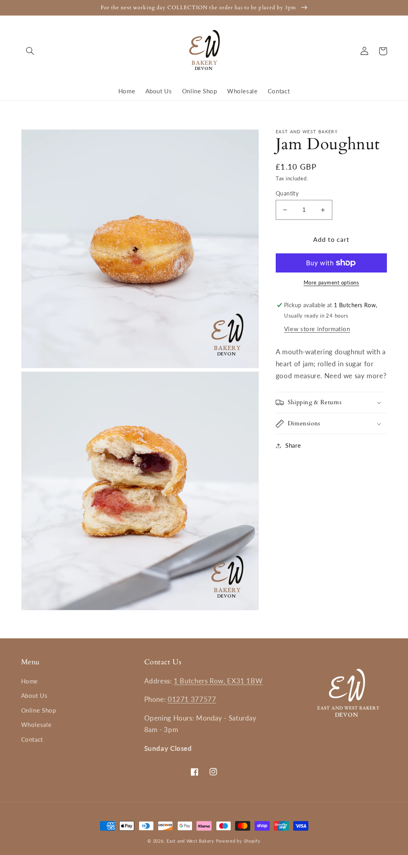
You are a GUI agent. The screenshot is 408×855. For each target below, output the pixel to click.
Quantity (287, 193)
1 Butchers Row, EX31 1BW (218, 681)
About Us (34, 695)
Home (29, 681)
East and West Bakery (191, 841)
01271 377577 (192, 699)
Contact (32, 739)
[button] (30, 51)
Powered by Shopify (238, 841)
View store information (317, 328)
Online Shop (38, 710)
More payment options (331, 283)
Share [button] (293, 445)
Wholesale (36, 724)
